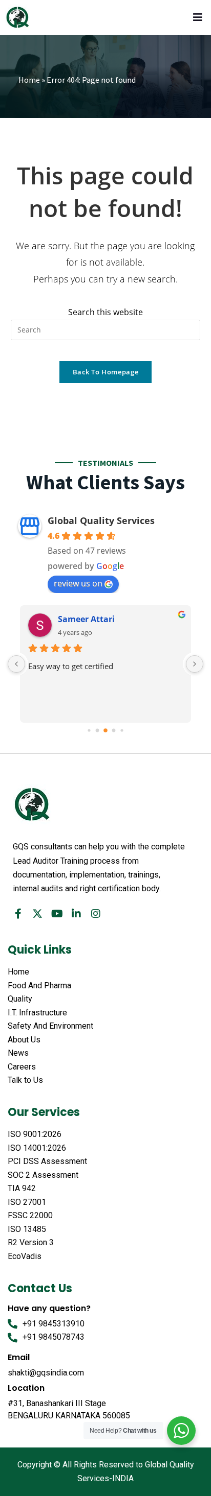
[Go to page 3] (114, 730)
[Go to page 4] (121, 730)
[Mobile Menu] (199, 17)
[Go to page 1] (97, 730)
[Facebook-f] (18, 914)
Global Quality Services (101, 520)
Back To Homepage (105, 371)
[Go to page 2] (105, 731)
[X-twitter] (37, 914)
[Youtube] (57, 914)
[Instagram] (96, 914)
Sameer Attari (86, 619)
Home (29, 80)
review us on (78, 583)
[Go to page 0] (89, 730)
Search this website (105, 312)
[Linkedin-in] (76, 914)
